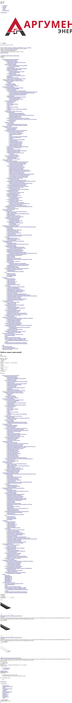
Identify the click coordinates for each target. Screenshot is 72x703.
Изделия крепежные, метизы (10, 405)
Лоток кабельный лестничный (13, 449)
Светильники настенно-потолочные (14, 540)
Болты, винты (10, 407)
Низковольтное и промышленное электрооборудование (13, 488)
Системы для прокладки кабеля (9, 347)
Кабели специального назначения (13, 467)
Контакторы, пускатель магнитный (14, 503)
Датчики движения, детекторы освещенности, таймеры (15, 587)
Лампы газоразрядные (11, 522)
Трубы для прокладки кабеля (12, 456)
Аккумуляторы (10, 393)
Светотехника (7, 528)
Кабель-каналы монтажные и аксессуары (15, 444)
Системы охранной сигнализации (13, 564)
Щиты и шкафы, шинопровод (10, 380)
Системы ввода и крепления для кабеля (12, 469)
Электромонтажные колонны (12, 460)
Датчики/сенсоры (8, 489)
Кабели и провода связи (11, 464)
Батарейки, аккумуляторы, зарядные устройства (14, 392)
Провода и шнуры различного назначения (15, 468)
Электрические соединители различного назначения (17, 423)
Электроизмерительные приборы (13, 435)
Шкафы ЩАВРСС (8, 576)
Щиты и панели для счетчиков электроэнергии (16, 390)
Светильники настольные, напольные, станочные (16, 541)
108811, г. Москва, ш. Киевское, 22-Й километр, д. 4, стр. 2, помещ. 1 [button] (18, 47)
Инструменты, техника (7, 424)
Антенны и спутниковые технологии (12, 544)
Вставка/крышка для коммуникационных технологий (17, 589)
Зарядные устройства (11, 395)
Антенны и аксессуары (11, 545)
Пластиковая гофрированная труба (14, 453)
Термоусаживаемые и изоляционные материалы (16, 404)
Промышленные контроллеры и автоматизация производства (17, 511)
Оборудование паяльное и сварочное (12, 437)
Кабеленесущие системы (7, 346)
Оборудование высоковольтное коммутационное (16, 378)
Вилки (6, 585)
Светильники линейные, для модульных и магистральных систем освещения (22, 538)
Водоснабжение (10, 475)
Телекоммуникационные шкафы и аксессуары (16, 387)
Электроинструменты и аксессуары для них (15, 436)
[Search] (12, 45)
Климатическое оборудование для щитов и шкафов (17, 383)
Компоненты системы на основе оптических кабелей (17, 557)
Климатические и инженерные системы (10, 472)
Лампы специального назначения (13, 527)
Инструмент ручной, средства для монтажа (15, 429)
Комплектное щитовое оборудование (14, 384)
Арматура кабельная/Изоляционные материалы (14, 399)
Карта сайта (5, 695)
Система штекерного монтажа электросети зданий (17, 422)
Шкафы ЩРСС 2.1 (8, 577)
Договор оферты (6, 692)
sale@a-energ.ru (14, 49)
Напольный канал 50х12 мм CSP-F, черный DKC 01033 (11, 615)
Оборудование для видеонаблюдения (14, 562)
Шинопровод (9, 388)
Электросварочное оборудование (13, 440)
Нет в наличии (14, 362)
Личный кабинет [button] (3, 12)
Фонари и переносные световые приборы (15, 542)
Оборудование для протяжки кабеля (14, 431)
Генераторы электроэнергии (10, 396)
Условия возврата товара (7, 688)
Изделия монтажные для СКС (13, 555)
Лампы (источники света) (10, 521)
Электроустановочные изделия (9, 582)
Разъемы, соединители (9, 420)
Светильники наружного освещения (14, 539)
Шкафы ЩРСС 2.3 (8, 578)
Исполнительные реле (11, 517)
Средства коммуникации (12, 552)
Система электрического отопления (14, 479)
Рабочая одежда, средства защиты (13, 433)
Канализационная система (12, 485)
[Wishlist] (0, 621)
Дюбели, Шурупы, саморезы (12, 411)
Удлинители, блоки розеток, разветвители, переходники (16, 591)
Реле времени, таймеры (11, 518)
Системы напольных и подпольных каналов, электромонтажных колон (18, 458)
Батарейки (9, 394)
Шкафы (4, 574)
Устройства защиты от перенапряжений (14, 570)
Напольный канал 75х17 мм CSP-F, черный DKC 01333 (11, 637)
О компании (5, 5)
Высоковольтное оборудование (11, 376)
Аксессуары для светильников (13, 400)
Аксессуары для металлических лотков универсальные (17, 443)
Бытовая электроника (11, 427)
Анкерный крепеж (10, 406)
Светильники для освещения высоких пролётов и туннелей (18, 537)
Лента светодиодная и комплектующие (14, 534)
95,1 (6, 369)
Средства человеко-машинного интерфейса (15, 514)
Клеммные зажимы (11, 382)
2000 (3, 364)
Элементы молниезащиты (12, 571)
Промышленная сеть (11, 513)
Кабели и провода (8, 462)
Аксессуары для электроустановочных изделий (14, 583)
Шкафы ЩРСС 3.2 (8, 580)
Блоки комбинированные (10, 584)
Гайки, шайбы (10, 409)
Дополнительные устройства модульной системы (16, 498)
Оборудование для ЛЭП (11, 379)
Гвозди (8, 410)
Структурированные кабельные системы (13, 553)
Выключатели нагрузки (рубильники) (14, 495)
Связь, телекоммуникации (8, 543)
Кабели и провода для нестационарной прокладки (17, 463)
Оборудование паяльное (11, 439)
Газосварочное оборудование (12, 438)
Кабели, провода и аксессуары (8, 461)
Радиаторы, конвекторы (11, 487)
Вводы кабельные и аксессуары (13, 470)
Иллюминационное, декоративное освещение (16, 533)
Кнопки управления (11, 501)
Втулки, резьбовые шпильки (12, 408)
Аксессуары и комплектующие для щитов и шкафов (17, 381)
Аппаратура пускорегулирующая (13, 531)
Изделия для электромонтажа (8, 398)
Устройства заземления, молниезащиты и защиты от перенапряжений (18, 568)
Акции (4, 697)
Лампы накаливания (11, 525)
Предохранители (10, 432)
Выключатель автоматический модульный (15, 496)
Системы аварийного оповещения (13, 563)
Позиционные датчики (11, 492)
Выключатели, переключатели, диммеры (13, 586)
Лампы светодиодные (11, 526)
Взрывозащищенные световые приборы (15, 532)
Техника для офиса (10, 559)
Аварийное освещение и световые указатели (15, 529)
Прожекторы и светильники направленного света (16, 536)
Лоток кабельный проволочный (13, 451)
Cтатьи (4, 8)
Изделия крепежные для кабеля (13, 471)
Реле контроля (10, 519)
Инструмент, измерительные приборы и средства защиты (16, 428)
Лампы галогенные (11, 523)
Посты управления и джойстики (13, 506)
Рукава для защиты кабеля (12, 454)
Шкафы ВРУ (7, 575)
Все (2, 362)
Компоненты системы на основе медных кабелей (16, 556)
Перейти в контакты (4, 671)
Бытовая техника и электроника (11, 425)
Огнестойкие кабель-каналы (12, 452)
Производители (6, 696)
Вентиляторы (9, 474)
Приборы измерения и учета (12, 509)
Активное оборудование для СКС (13, 554)
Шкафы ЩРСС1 (8, 581)
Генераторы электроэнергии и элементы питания (12, 391)
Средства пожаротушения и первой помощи (13, 566)
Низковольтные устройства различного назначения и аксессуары (19, 504)
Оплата (4, 9)
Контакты (4, 7)
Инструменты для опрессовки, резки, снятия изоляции (17, 430)
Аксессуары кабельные (11, 401)
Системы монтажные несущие (13, 455)
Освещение (5, 520)
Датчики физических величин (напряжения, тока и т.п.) (18, 491)
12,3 (3, 367)
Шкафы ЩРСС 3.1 (8, 579)
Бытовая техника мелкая (12, 426)
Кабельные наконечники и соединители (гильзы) (16, 402)
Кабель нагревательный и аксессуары (14, 476)
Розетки (6, 590)
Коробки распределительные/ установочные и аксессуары (18, 418)
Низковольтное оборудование (10, 493)
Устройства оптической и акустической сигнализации (15, 572)
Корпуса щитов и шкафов (12, 385)
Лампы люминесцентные (12, 524)
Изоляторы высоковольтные (12, 377)
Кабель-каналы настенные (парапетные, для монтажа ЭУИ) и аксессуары (21, 446)
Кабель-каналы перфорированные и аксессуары (16, 447)
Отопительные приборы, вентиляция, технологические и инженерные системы (20, 473)
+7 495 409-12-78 (8, 49)
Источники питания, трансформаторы (14, 500)
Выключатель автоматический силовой (14, 497)
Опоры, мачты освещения (12, 535)
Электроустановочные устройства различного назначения (16, 592)
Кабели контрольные (11, 466)
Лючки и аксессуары (11, 459)
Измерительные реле (11, 516)
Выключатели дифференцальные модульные (15, 494)
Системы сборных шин (11, 386)
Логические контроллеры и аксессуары (14, 512)
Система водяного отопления (13, 478)
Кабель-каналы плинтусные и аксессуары (15, 448)
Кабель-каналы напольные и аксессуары (10, 348)
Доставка (4, 6)
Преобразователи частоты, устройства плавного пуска (17, 508)
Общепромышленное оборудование (14, 573)
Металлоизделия (6, 10)
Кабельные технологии (11, 546)
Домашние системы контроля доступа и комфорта (14, 547)
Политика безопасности (7, 691)
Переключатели (10, 505)
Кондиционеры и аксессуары (12, 477)
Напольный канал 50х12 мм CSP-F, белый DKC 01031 (10, 658)
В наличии (7, 362)
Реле (6, 515)
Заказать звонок (16, 55)
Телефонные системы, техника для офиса (13, 558)
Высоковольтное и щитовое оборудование (11, 375)
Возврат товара (6, 694)
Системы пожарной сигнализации (13, 565)
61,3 (3, 369)
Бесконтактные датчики (11, 490)
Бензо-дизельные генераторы (12, 397)
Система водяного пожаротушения (14, 567)
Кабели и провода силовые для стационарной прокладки (18, 465)
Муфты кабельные (10, 403)
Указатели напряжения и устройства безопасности (17, 434)
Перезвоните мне (3, 670)
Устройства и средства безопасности (10, 560)
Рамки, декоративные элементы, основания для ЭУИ (15, 588)
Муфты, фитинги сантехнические (13, 486)
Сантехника (7, 484)
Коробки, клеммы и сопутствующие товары (13, 416)
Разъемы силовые (10, 421)
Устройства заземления (11, 569)
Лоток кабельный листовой (12, 450)
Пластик (4, 371)
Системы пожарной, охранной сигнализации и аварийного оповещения (19, 561)
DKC (3, 360)
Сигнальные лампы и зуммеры (13, 510)
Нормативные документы (8, 686)
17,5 (6, 367)
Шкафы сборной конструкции (13, 389)
